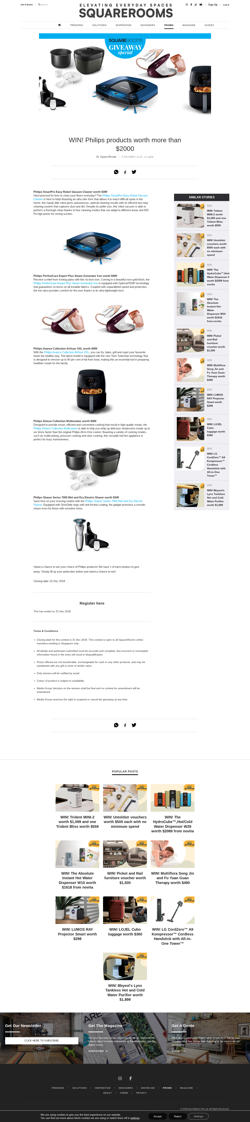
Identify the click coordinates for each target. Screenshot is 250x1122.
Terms (124, 1093)
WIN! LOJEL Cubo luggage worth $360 (216, 430)
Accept (158, 1116)
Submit (179, 1051)
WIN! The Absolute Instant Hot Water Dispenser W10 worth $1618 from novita (216, 310)
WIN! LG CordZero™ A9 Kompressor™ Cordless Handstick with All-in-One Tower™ (216, 464)
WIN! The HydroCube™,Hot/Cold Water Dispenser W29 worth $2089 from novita (221, 277)
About (107, 1093)
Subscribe (98, 1051)
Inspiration (123, 25)
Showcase (148, 1088)
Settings (198, 1116)
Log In (226, 5)
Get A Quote (27, 4)
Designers (148, 25)
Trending (76, 25)
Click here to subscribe (42, 1040)
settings (134, 1118)
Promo (168, 25)
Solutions (99, 25)
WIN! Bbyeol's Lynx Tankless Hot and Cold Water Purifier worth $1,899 (216, 497)
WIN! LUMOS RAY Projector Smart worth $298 (215, 400)
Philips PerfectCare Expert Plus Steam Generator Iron (65, 283)
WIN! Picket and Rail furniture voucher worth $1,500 (216, 343)
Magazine (189, 25)
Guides (209, 25)
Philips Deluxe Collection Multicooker (55, 428)
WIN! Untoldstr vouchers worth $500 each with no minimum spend (217, 247)
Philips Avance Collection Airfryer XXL (66, 352)
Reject (177, 1116)
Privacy (141, 1093)
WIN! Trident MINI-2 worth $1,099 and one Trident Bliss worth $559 (216, 218)
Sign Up (212, 4)
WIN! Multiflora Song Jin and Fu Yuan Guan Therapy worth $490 (216, 372)
